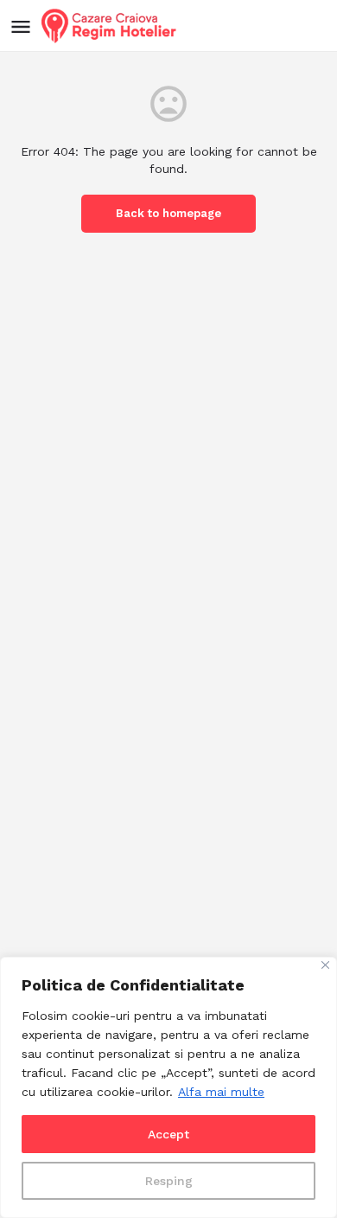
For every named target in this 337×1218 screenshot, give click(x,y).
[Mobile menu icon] (21, 26)
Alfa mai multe (221, 1092)
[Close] (325, 965)
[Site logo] (111, 26)
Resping (169, 1181)
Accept (168, 1134)
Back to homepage (168, 213)
